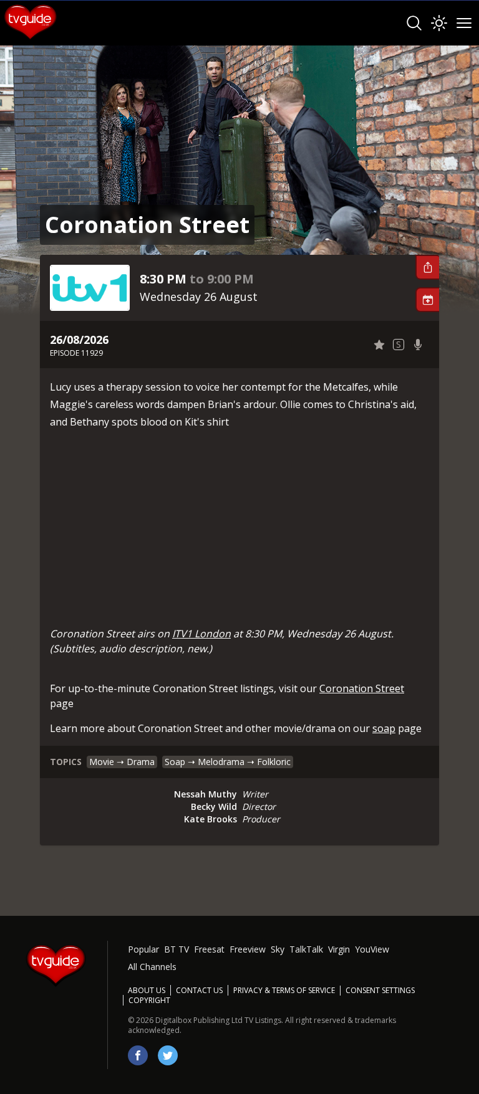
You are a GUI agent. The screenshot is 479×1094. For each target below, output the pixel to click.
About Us (146, 990)
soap (383, 728)
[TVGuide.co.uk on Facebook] (138, 1055)
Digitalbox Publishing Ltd (199, 1020)
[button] (427, 267)
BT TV (176, 949)
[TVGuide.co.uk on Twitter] (168, 1055)
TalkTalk (306, 949)
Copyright (149, 1000)
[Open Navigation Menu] (464, 23)
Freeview (248, 949)
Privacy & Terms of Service (284, 990)
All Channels (152, 967)
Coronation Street (361, 688)
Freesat (209, 949)
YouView (372, 949)
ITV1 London (201, 633)
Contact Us (199, 990)
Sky (277, 949)
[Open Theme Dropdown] (439, 23)
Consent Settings (380, 991)
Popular (143, 949)
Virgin (339, 949)
